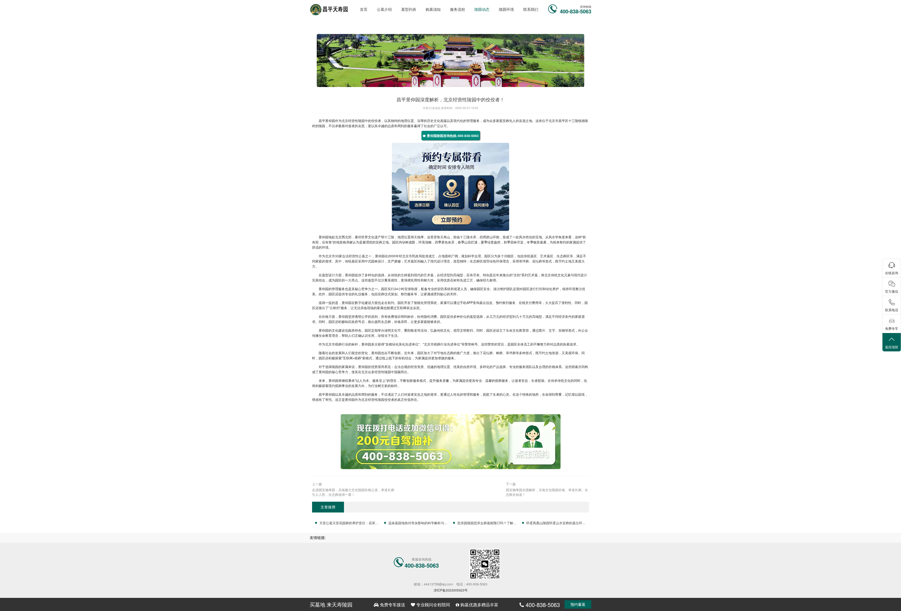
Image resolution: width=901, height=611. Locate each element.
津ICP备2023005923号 (451, 590)
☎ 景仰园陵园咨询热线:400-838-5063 (451, 135)
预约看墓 (577, 604)
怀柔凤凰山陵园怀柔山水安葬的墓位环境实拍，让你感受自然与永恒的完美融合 (555, 523)
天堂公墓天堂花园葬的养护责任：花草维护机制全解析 (348, 523)
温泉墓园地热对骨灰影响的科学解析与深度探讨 (417, 523)
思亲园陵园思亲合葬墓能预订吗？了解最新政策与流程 (486, 523)
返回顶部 (891, 347)
